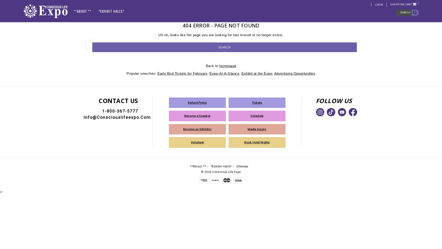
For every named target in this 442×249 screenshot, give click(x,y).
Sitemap (242, 166)
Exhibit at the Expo (256, 73)
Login (379, 4)
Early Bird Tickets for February (182, 73)
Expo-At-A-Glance (224, 73)
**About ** (82, 11)
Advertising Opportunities (294, 73)
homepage (227, 66)
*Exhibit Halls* (111, 11)
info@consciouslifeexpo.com (117, 117)
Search (405, 12)
